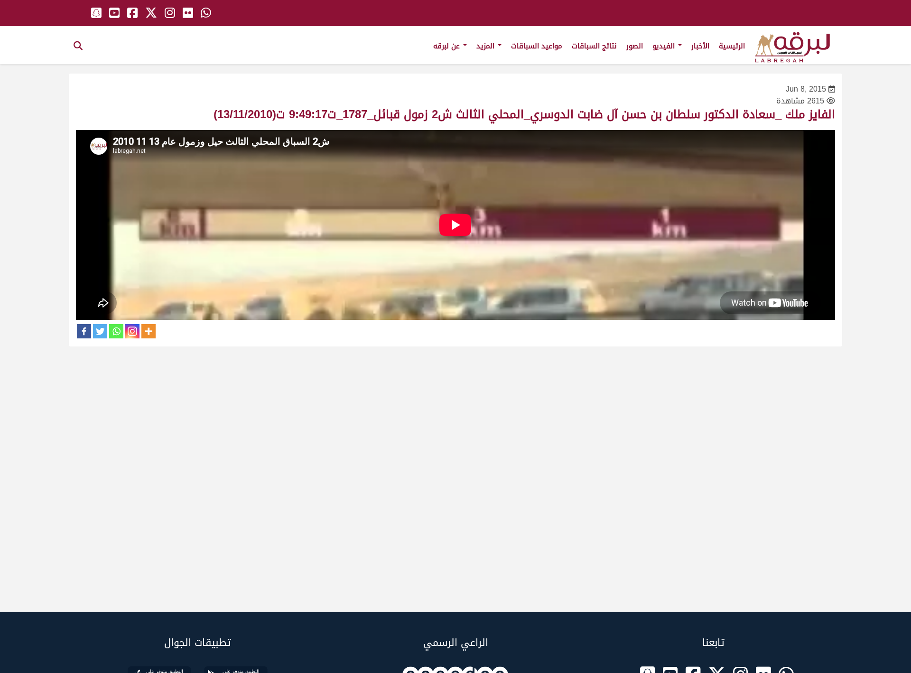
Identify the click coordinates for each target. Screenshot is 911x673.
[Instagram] (132, 331)
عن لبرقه (447, 46)
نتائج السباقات (594, 46)
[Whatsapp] (116, 331)
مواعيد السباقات (536, 46)
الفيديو (664, 46)
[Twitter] (100, 331)
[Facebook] (84, 331)
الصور (634, 46)
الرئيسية (732, 46)
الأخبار (700, 46)
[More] (148, 331)
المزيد (486, 46)
